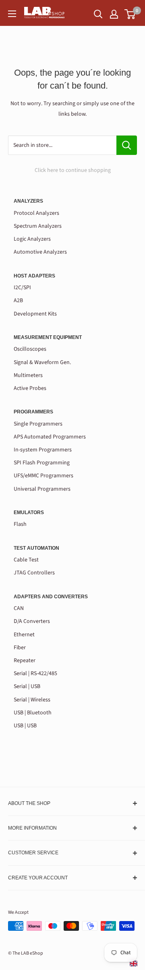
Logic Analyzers (32, 239)
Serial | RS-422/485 (35, 673)
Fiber (20, 647)
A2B (18, 300)
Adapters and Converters (51, 596)
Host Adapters (34, 276)
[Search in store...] (126, 145)
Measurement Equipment (48, 337)
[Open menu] (12, 14)
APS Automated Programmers (50, 437)
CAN (19, 608)
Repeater (24, 660)
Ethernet (24, 634)
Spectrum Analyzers (38, 226)
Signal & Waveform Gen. (42, 362)
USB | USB (25, 725)
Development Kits (35, 314)
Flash (20, 524)
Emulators (29, 512)
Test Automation (36, 548)
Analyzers (28, 201)
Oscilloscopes (30, 349)
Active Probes (30, 388)
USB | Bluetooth (33, 712)
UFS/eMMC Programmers (43, 475)
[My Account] (114, 14)
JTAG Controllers (34, 572)
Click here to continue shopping (73, 170)
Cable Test (26, 559)
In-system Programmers (43, 449)
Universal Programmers (42, 489)
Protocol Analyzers (36, 213)
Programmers (33, 412)
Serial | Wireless (32, 699)
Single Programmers (38, 424)
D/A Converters (32, 621)
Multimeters (28, 375)
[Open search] (98, 14)
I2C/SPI (22, 287)
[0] (130, 14)
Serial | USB (27, 686)
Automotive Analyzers (40, 252)
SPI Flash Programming (42, 462)
